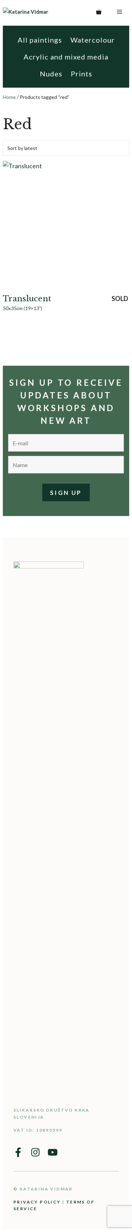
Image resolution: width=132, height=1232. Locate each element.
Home (9, 97)
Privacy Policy (37, 1202)
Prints (81, 73)
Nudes (51, 73)
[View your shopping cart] (98, 11)
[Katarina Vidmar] (41, 12)
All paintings (40, 40)
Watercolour (92, 40)
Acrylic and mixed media (66, 56)
